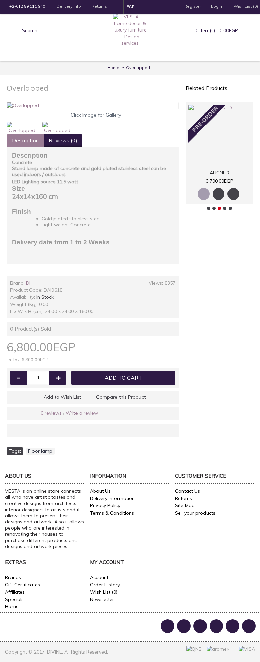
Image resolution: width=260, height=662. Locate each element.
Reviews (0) (63, 140)
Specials (14, 599)
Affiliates (15, 592)
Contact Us (187, 491)
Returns (183, 498)
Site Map (185, 505)
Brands (13, 577)
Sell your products (195, 513)
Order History (105, 585)
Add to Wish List (62, 397)
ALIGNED (219, 173)
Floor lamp (40, 451)
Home (12, 606)
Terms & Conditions (112, 513)
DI (28, 283)
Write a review (82, 413)
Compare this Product (121, 397)
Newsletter (102, 599)
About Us (100, 491)
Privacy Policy (105, 505)
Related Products (207, 88)
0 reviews (51, 413)
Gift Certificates (22, 585)
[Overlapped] (93, 105)
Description (25, 140)
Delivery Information (112, 498)
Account (99, 577)
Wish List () (103, 592)
